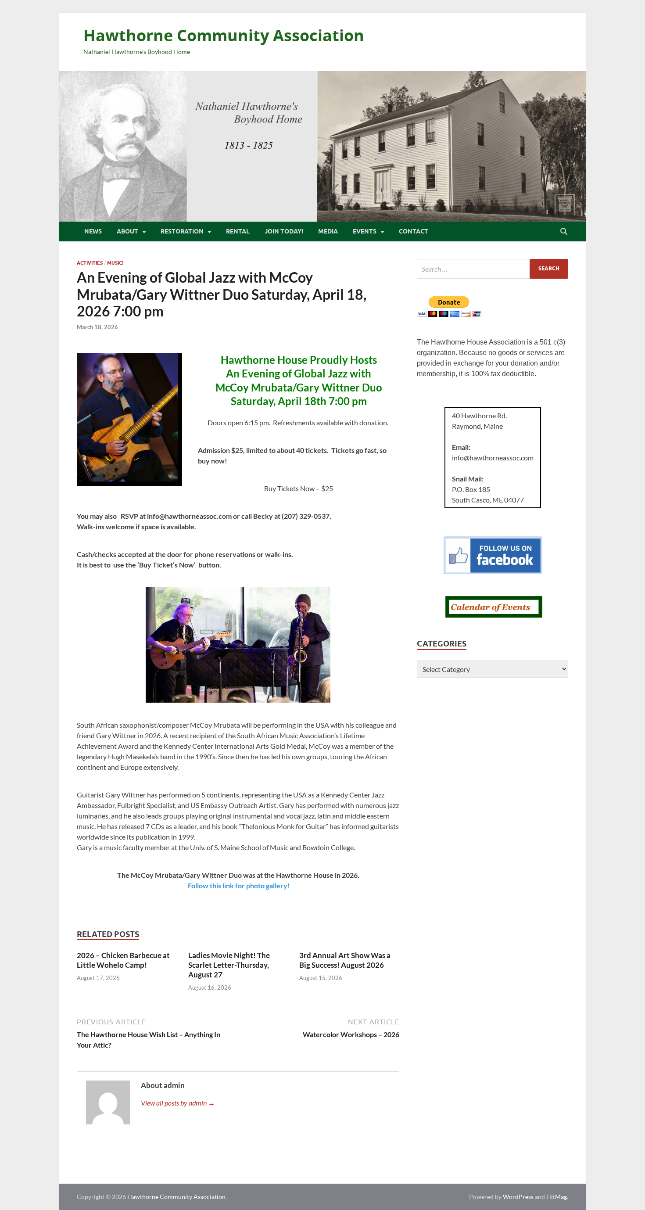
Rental (238, 231)
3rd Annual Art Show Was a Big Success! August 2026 (345, 960)
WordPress (518, 1196)
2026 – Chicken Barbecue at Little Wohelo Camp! (123, 960)
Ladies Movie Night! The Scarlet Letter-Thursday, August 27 (229, 965)
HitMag (556, 1196)
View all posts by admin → (178, 1103)
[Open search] (563, 232)
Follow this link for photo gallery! (238, 885)
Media (328, 231)
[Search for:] (492, 269)
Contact (413, 231)
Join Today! (284, 231)
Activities (90, 263)
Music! (115, 263)
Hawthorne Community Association (223, 35)
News (93, 231)
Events (364, 231)
